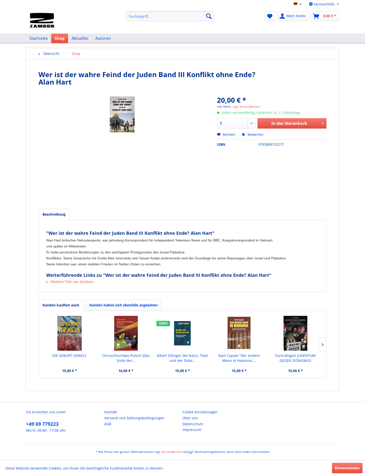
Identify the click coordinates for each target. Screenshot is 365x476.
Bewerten (255, 134)
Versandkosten (171, 452)
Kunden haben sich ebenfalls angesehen (123, 305)
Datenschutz (192, 424)
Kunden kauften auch (60, 305)
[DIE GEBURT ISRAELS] (69, 333)
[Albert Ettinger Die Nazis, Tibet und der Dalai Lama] (182, 333)
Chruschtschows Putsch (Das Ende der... (126, 358)
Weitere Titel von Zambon (71, 281)
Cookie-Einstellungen (200, 412)
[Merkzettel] (269, 16)
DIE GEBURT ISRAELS (69, 355)
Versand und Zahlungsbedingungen (134, 418)
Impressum (191, 429)
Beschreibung (54, 214)
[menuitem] (170, 16)
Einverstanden (347, 468)
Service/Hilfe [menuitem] (324, 4)
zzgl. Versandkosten (246, 106)
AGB (107, 424)
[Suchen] (209, 16)
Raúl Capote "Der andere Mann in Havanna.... (239, 358)
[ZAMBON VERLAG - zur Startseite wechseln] (43, 21)
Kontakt (110, 412)
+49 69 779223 (42, 424)
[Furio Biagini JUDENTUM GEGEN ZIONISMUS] (295, 333)
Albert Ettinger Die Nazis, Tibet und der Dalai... (182, 358)
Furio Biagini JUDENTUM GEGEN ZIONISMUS (295, 358)
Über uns (190, 418)
